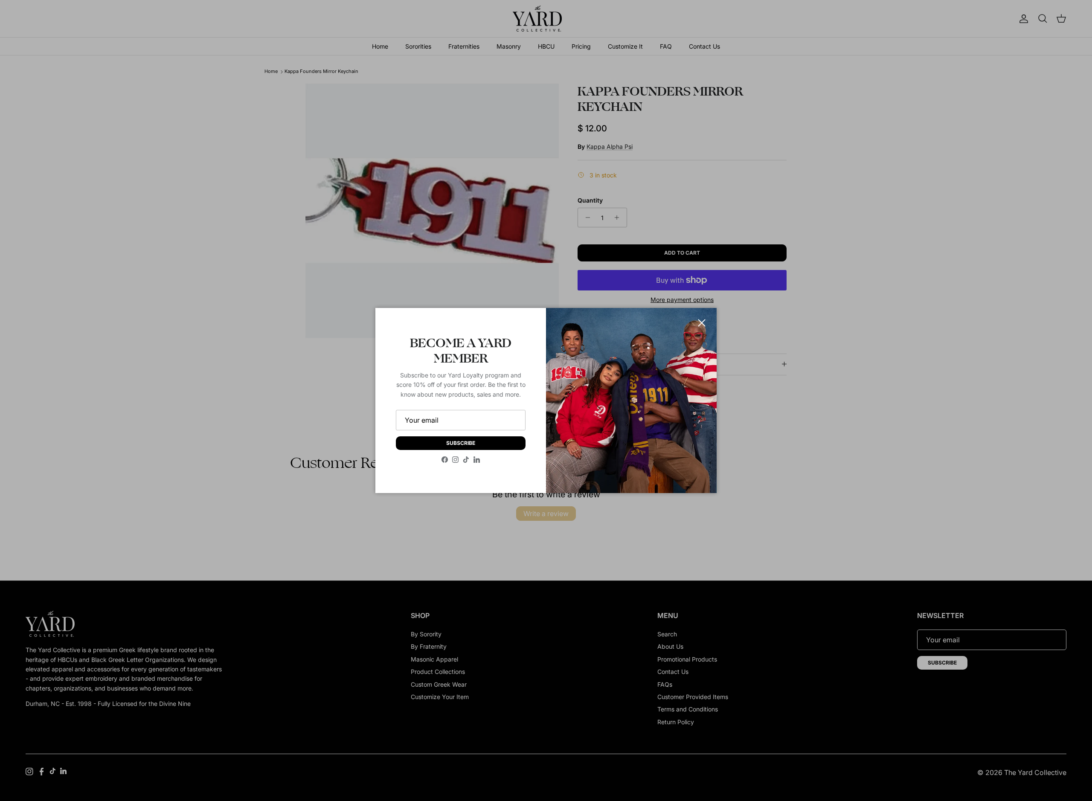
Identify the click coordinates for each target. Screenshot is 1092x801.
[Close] (701, 322)
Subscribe (460, 443)
